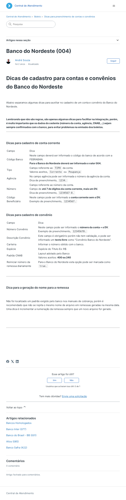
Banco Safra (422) (16, 447)
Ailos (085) (12, 441)
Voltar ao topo (14, 407)
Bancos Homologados (19, 423)
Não (72, 380)
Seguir (113, 61)
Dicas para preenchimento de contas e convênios (69, 16)
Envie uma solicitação (74, 396)
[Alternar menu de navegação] (114, 6)
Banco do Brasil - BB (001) (21, 435)
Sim (54, 380)
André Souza (22, 60)
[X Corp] (12, 361)
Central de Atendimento (18, 16)
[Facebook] (7, 361)
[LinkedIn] (17, 361)
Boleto (37, 16)
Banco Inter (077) (16, 429)
